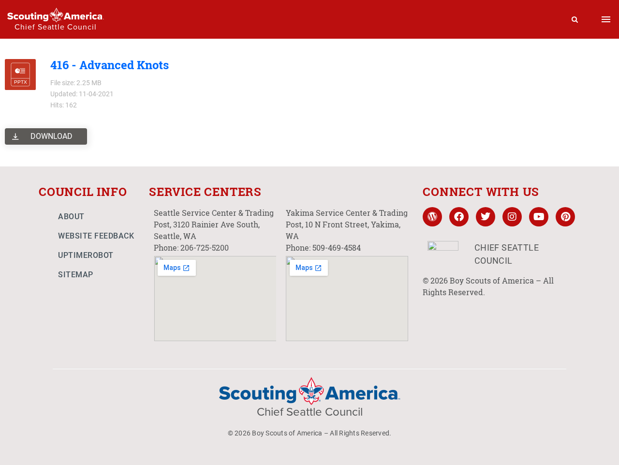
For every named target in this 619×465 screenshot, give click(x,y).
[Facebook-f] (459, 216)
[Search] (575, 19)
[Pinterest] (565, 216)
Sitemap (75, 274)
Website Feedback (96, 235)
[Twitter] (485, 216)
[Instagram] (512, 216)
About (71, 216)
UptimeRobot (86, 255)
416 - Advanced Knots (109, 65)
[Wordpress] (432, 216)
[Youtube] (538, 216)
